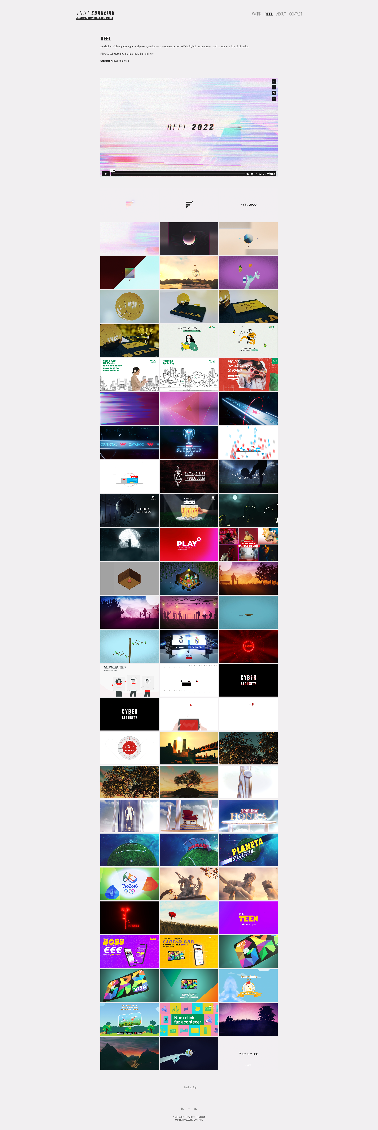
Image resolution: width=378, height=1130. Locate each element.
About (281, 14)
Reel (268, 14)
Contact (295, 14)
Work (256, 14)
